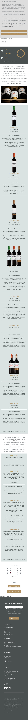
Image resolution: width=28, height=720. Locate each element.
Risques (5, 659)
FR (4, 684)
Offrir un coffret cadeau (9, 632)
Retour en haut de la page (5, 596)
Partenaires (6, 657)
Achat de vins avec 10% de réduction (11, 671)
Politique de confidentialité (9, 678)
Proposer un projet (8, 647)
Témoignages (6, 630)
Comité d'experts (7, 656)
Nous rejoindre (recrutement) (10, 674)
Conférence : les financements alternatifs (12, 646)
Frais (5, 660)
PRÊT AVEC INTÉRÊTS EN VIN (14, 586)
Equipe (5, 654)
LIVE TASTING (7, 672)
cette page (11, 451)
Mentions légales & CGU (9, 676)
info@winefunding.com (15, 83)
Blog (5, 675)
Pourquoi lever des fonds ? (9, 642)
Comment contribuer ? (8, 627)
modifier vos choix (6, 23)
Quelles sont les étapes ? (9, 643)
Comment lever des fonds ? (9, 641)
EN (6, 684)
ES (7, 684)
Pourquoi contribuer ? (8, 628)
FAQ (5, 631)
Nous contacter (7, 670)
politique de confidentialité (7, 26)
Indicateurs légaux (8, 661)
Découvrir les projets (8, 634)
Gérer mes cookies (8, 679)
